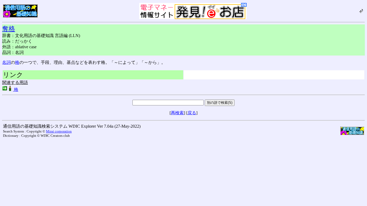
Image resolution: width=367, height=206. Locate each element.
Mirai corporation (59, 131)
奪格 (8, 28)
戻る (192, 113)
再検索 (177, 113)
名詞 (6, 62)
